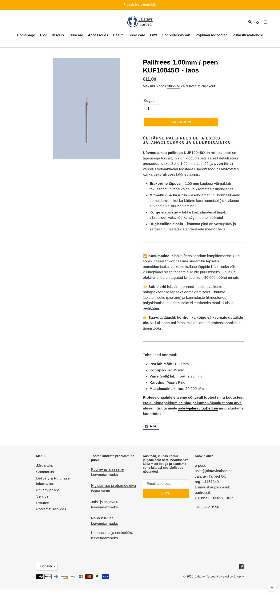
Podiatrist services (51, 509)
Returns (42, 503)
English (46, 566)
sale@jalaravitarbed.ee (198, 408)
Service (42, 496)
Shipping (173, 86)
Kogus (149, 101)
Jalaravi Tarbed (205, 576)
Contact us (45, 472)
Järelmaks (44, 466)
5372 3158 (210, 507)
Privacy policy (47, 490)
